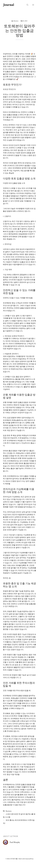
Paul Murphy (15, 842)
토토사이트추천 (11, 716)
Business (16, 21)
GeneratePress (29, 859)
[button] (27, 5)
